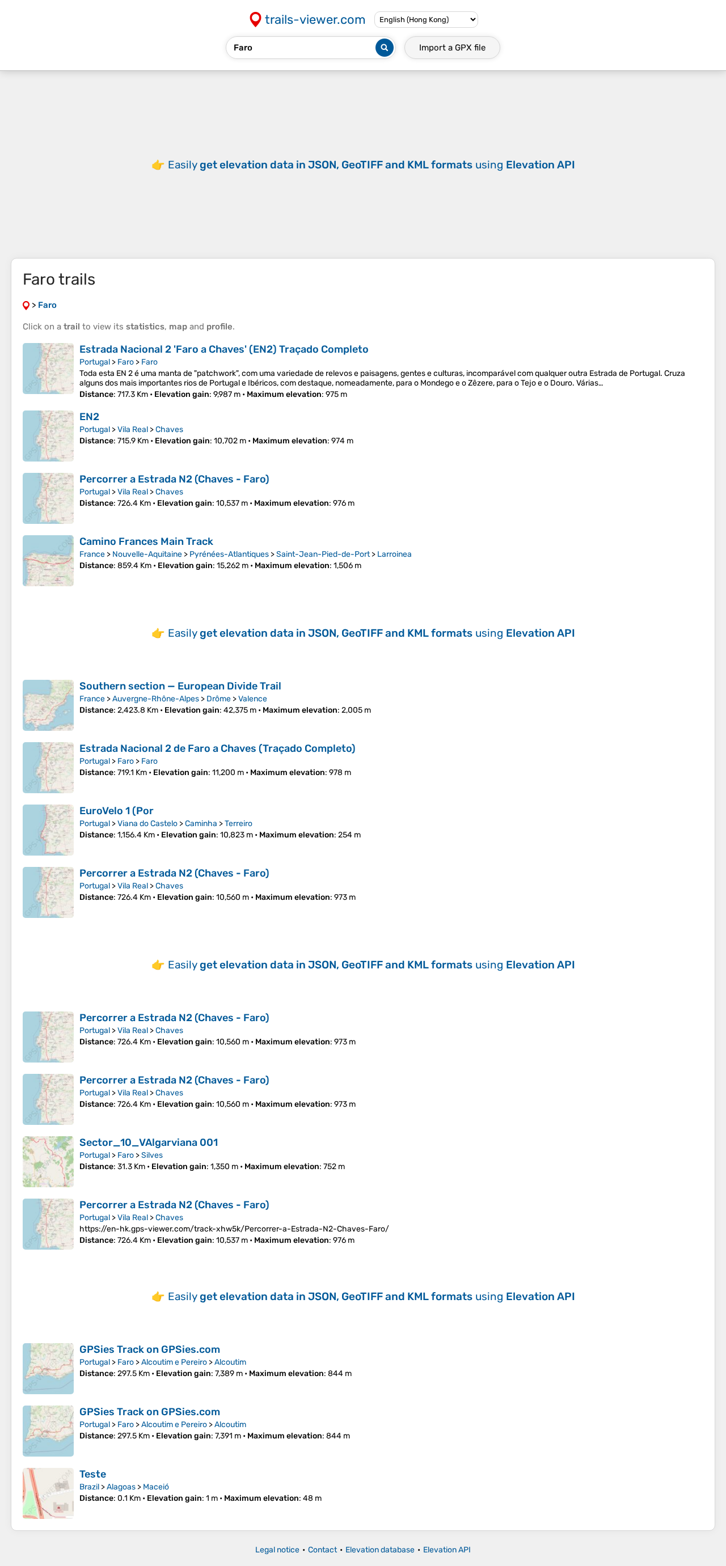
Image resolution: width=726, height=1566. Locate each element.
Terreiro (238, 823)
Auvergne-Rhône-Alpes (155, 699)
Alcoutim (230, 1362)
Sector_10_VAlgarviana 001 (148, 1142)
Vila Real (132, 429)
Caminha (201, 823)
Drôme (218, 699)
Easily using (371, 164)
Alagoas (121, 1487)
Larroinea (394, 554)
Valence (252, 699)
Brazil (89, 1487)
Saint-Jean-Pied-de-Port (323, 554)
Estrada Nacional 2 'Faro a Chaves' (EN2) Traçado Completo (224, 349)
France (92, 554)
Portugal (94, 362)
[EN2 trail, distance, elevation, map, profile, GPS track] (48, 436)
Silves (152, 1155)
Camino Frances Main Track (146, 541)
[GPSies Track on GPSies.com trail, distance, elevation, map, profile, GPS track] (48, 1368)
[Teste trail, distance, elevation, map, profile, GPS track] (48, 1493)
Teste (92, 1474)
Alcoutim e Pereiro (174, 1362)
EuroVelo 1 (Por (116, 811)
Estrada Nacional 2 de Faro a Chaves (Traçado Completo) (217, 748)
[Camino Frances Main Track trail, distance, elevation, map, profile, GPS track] (48, 560)
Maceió (156, 1487)
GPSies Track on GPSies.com (149, 1349)
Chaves (169, 429)
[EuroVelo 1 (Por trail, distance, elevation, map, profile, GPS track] (48, 830)
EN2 (89, 416)
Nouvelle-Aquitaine (147, 554)
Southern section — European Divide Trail (180, 686)
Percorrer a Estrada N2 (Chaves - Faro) (174, 479)
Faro (125, 362)
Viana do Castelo (147, 823)
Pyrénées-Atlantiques (229, 554)
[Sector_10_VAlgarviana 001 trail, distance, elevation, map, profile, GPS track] (48, 1161)
